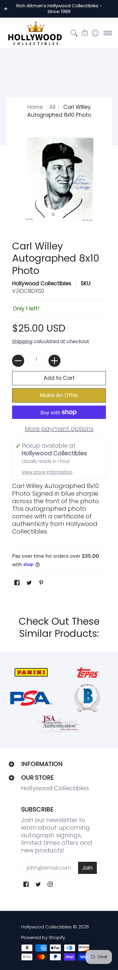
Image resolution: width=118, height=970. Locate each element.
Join (87, 867)
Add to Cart (59, 378)
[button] (84, 33)
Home (35, 107)
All (52, 107)
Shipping (22, 341)
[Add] (54, 361)
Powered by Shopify (43, 937)
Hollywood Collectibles (41, 283)
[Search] (74, 33)
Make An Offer (59, 395)
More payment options (59, 429)
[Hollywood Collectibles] (35, 33)
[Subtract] (18, 361)
